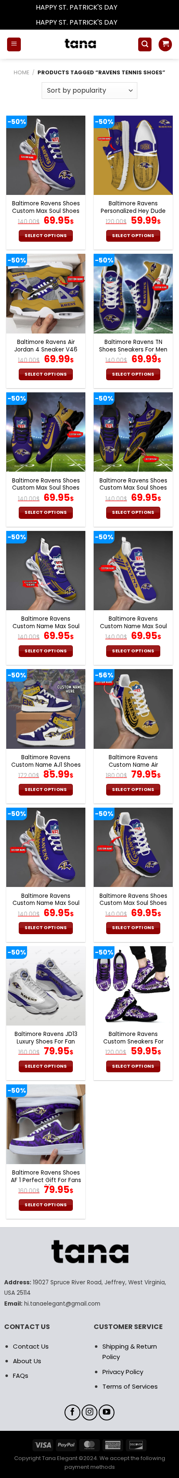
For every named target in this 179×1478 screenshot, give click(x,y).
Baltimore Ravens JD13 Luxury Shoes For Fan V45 (46, 1042)
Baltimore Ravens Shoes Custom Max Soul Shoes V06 (46, 211)
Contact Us (31, 1346)
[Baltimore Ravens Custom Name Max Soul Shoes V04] (133, 570)
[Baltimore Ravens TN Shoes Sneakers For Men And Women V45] (133, 293)
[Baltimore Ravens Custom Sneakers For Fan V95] (133, 986)
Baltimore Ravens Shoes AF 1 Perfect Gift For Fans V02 (46, 1180)
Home (21, 72)
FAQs (20, 1375)
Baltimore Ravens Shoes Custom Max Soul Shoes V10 (133, 903)
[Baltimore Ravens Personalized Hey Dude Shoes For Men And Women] (133, 155)
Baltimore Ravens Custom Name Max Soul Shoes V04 (133, 626)
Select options (46, 235)
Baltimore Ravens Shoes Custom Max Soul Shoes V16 (46, 488)
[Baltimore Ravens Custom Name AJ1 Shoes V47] (45, 708)
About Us (27, 1361)
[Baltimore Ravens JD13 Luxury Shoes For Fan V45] (45, 986)
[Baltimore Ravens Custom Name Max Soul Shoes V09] (45, 570)
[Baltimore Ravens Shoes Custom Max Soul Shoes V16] (45, 432)
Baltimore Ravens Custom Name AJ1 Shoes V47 (46, 765)
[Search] (145, 44)
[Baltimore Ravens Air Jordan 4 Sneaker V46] (45, 293)
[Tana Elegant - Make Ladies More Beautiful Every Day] (79, 44)
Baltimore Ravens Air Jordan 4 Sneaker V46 (45, 346)
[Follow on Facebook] (72, 1412)
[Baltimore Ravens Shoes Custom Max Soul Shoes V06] (45, 155)
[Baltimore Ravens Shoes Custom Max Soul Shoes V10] (133, 847)
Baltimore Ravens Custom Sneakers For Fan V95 (133, 1042)
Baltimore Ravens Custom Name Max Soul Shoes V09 (46, 626)
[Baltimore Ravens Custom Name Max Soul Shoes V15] (45, 847)
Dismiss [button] (131, 7)
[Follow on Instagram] (89, 1412)
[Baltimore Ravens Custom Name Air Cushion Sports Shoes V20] (133, 708)
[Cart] (165, 44)
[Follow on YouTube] (106, 1412)
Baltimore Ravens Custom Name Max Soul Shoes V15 (46, 903)
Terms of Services (130, 1386)
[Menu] (14, 44)
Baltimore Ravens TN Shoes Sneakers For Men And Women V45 (133, 350)
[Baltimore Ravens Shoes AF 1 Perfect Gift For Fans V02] (45, 1124)
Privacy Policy (122, 1371)
